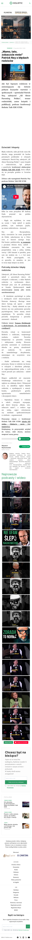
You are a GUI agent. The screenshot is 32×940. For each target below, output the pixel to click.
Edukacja (12, 42)
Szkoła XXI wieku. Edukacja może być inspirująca (16, 424)
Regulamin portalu (16, 905)
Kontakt (16, 895)
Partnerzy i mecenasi (16, 902)
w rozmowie (25, 242)
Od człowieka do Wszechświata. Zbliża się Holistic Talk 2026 (11, 805)
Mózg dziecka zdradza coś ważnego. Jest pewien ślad (11, 826)
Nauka (16, 869)
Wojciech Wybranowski (6, 446)
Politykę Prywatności (23, 930)
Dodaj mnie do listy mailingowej (16, 782)
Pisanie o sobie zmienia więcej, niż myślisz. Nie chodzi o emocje (11, 815)
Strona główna (5, 42)
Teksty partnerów (16, 879)
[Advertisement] (16, 127)
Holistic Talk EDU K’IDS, (11, 170)
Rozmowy (16, 877)
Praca (16, 900)
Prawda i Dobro (16, 864)
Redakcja (16, 890)
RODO (16, 910)
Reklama (16, 897)
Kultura (16, 874)
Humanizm (16, 867)
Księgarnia (16, 892)
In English (16, 882)
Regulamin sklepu (16, 907)
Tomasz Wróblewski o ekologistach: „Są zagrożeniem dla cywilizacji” (16, 325)
